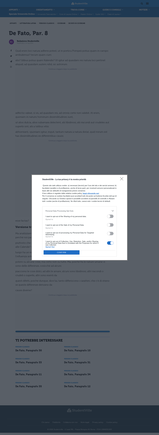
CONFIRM (61, 252)
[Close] (122, 179)
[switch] (110, 216)
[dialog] (79, 217)
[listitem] (79, 211)
